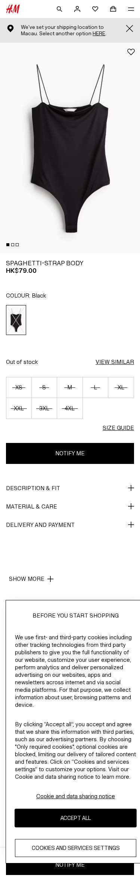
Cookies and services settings (76, 848)
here (99, 33)
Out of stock (22, 362)
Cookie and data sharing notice (75, 796)
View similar (115, 362)
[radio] (16, 320)
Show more (26, 579)
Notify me (70, 453)
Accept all (75, 818)
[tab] (8, 245)
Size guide (118, 428)
